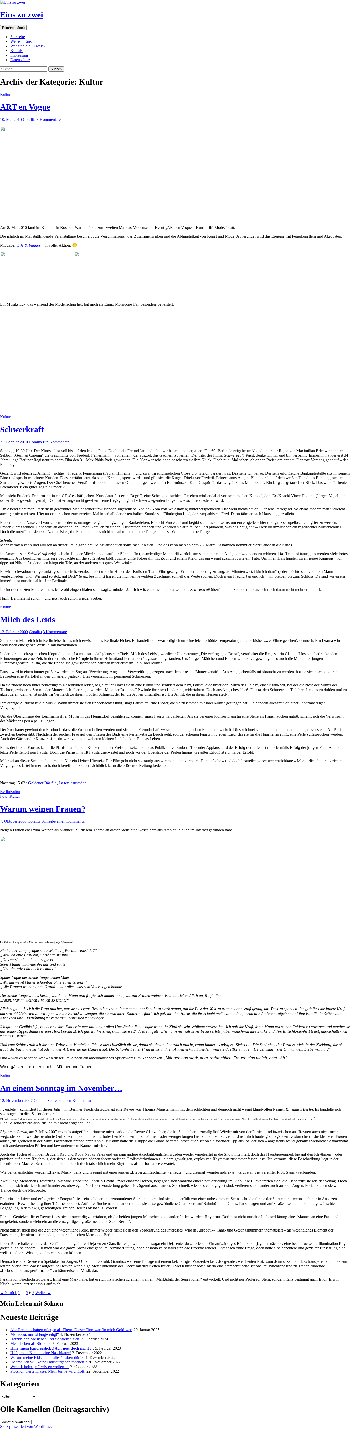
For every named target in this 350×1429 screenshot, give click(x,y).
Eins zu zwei (21, 14)
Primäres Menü (13, 28)
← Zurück (8, 1292)
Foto (3, 796)
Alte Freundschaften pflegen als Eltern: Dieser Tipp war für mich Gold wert (71, 1330)
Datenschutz (20, 60)
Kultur (5, 94)
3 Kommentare (49, 119)
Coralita (29, 119)
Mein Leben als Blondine (30, 1343)
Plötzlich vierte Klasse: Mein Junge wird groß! (47, 1371)
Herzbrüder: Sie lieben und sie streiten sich (44, 1339)
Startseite (17, 37)
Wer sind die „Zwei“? (27, 46)
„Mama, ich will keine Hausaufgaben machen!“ (48, 1362)
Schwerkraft (22, 429)
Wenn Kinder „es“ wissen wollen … (39, 1366)
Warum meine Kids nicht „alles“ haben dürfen (47, 1357)
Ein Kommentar (56, 442)
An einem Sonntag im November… (61, 1088)
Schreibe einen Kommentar (64, 821)
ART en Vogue (25, 106)
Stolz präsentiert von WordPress (26, 1426)
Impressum (19, 55)
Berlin (5, 791)
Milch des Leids (27, 619)
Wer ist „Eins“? (22, 41)
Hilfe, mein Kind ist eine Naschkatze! (40, 1353)
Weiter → (43, 1292)
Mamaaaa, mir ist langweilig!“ (34, 1334)
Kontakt (16, 50)
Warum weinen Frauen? (42, 808)
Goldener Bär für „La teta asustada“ (57, 783)
